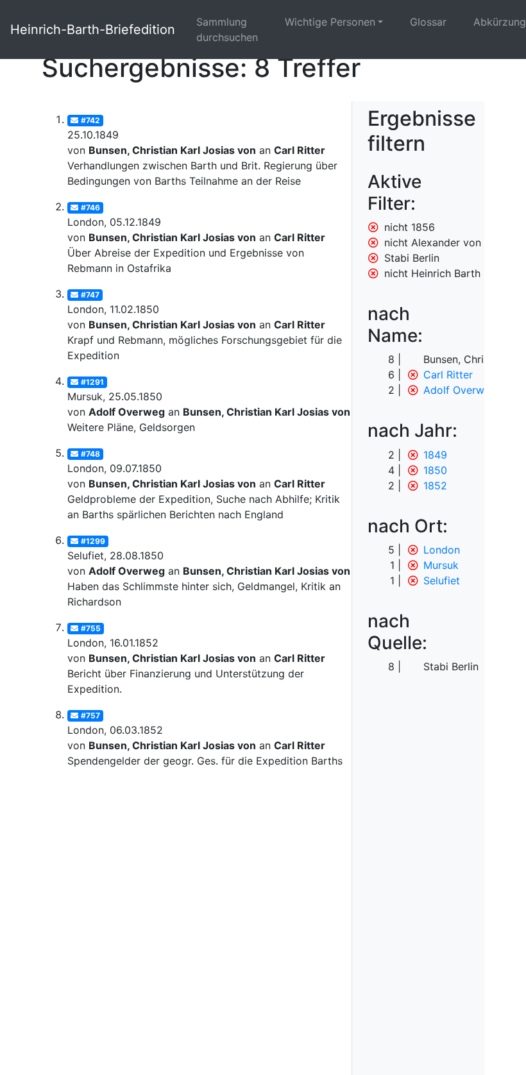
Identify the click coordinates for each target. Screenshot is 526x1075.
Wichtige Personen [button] (330, 21)
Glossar (428, 21)
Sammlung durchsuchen (227, 29)
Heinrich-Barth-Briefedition (92, 29)
